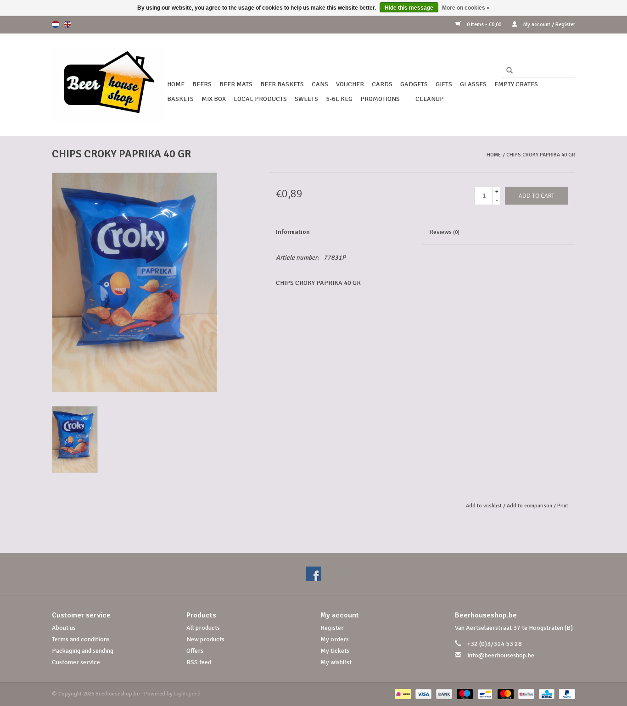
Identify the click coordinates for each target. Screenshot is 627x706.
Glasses (473, 84)
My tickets (334, 651)
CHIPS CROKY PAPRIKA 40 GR (540, 154)
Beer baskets (282, 84)
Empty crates (516, 84)
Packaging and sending (82, 651)
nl (55, 24)
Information (293, 232)
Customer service (76, 662)
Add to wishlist (484, 505)
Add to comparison (530, 505)
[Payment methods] (402, 693)
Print (562, 505)
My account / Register (548, 24)
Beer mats (235, 84)
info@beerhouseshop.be (500, 655)
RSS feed (198, 662)
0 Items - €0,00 (484, 24)
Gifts (444, 84)
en (67, 24)
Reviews (444, 232)
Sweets (306, 99)
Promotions (380, 99)
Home (176, 84)
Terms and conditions (81, 639)
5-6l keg (339, 99)
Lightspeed (187, 693)
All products (203, 628)
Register (332, 628)
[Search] (506, 70)
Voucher (350, 84)
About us (64, 628)
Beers (202, 84)
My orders (334, 639)
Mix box (214, 99)
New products (205, 639)
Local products (260, 99)
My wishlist (336, 662)
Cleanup (429, 99)
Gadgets (414, 84)
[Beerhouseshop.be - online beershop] (108, 84)
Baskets (180, 99)
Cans (320, 84)
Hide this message (409, 8)
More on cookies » (466, 8)
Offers (194, 651)
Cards (382, 84)
